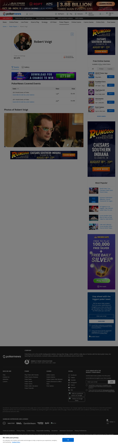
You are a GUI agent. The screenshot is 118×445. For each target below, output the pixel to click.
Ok (68, 440)
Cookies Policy (16, 442)
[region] (59, 440)
